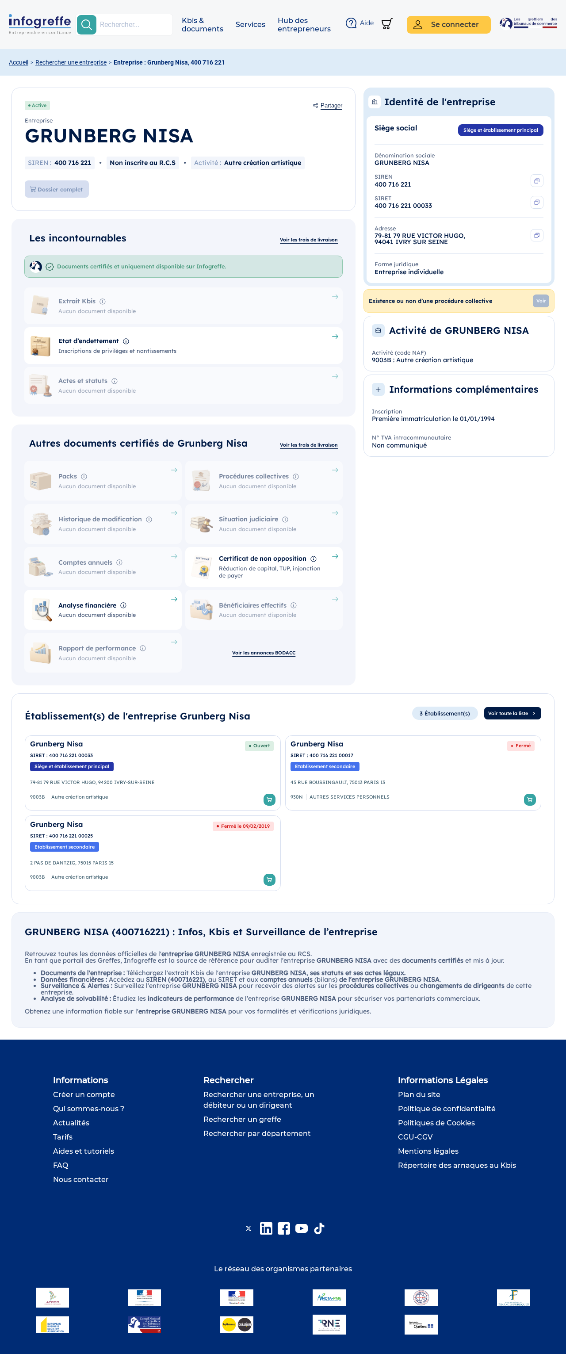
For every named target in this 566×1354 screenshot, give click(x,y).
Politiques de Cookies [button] (436, 1123)
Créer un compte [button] (84, 1094)
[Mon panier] (387, 24)
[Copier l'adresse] (537, 235)
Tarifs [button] (63, 1137)
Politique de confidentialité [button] (447, 1109)
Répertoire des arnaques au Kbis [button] (457, 1165)
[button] (202, 24)
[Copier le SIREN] (537, 180)
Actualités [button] (71, 1123)
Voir (541, 301)
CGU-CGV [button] (415, 1137)
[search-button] (86, 24)
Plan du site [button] (419, 1094)
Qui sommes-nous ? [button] (88, 1109)
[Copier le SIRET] (537, 202)
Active (39, 105)
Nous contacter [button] (81, 1179)
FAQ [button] (60, 1165)
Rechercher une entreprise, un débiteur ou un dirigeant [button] (258, 1099)
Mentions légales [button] (428, 1151)
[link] (153, 773)
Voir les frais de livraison (309, 240)
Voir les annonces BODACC (263, 653)
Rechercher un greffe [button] (242, 1119)
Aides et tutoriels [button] (83, 1151)
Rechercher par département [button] (257, 1133)
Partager (331, 106)
